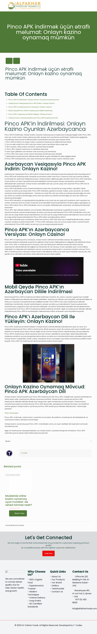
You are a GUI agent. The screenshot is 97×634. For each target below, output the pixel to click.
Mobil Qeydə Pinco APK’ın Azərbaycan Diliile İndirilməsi (30, 110)
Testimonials (58, 588)
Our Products (58, 579)
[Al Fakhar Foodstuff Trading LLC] (24, 5)
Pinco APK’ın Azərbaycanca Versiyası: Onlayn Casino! (30, 107)
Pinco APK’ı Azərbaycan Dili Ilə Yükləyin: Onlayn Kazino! (30, 114)
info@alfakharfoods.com (84, 608)
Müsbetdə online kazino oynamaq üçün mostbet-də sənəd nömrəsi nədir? (18, 500)
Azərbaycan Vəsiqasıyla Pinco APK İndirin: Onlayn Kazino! (31, 103)
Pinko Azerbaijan (11, 413)
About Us (56, 576)
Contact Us (57, 591)
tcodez (24, 453)
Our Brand (57, 582)
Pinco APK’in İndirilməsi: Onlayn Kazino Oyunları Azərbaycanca (33, 99)
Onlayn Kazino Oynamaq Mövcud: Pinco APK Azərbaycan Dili (33, 118)
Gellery (55, 585)
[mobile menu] (88, 6)
